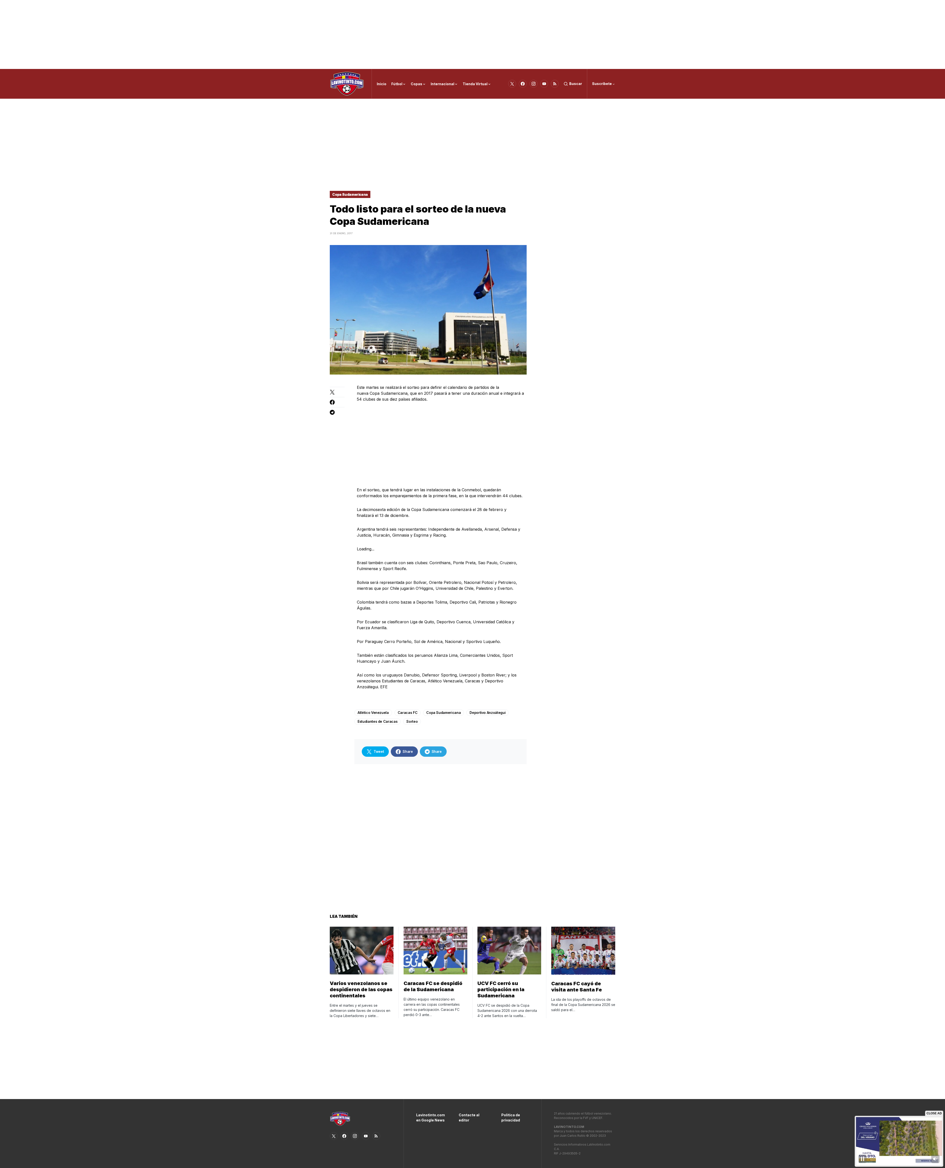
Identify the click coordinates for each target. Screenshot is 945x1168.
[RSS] (555, 84)
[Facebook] (523, 84)
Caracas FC (408, 712)
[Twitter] (512, 84)
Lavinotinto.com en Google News (430, 1117)
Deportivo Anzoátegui (487, 712)
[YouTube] (544, 84)
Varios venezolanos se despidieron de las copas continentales (361, 989)
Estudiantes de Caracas (377, 721)
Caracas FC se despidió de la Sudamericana (433, 986)
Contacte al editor (469, 1117)
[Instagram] (533, 84)
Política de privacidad (510, 1117)
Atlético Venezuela (373, 712)
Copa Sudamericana (350, 194)
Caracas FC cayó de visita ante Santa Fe (576, 987)
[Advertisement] (472, 34)
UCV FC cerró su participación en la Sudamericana (500, 989)
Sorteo (412, 721)
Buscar (575, 84)
